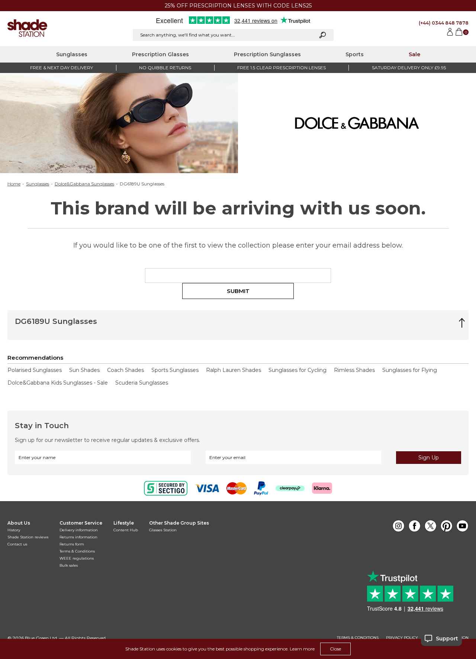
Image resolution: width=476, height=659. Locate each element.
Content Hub (125, 530)
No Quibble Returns (165, 67)
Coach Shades (125, 370)
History (13, 530)
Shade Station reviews (27, 537)
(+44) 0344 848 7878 (444, 23)
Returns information (78, 537)
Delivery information (79, 530)
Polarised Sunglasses (34, 370)
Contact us (17, 544)
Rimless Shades (354, 370)
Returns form (72, 544)
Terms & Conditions (77, 551)
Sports (354, 54)
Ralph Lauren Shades (233, 370)
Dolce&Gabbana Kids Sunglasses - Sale (57, 382)
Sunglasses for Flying (409, 370)
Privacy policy (402, 638)
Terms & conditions (358, 638)
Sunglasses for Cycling (297, 370)
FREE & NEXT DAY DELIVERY (61, 67)
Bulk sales (69, 565)
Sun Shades (84, 370)
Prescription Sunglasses (267, 54)
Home (13, 184)
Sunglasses (71, 54)
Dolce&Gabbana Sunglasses (84, 184)
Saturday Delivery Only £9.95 (409, 67)
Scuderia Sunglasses (141, 382)
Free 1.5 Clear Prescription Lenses (281, 67)
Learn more (302, 649)
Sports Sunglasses (175, 370)
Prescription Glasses (160, 54)
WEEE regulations (77, 558)
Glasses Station (163, 530)
